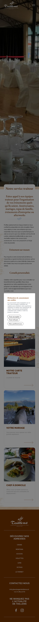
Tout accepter (14, 316)
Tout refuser (13, 319)
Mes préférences (15, 324)
